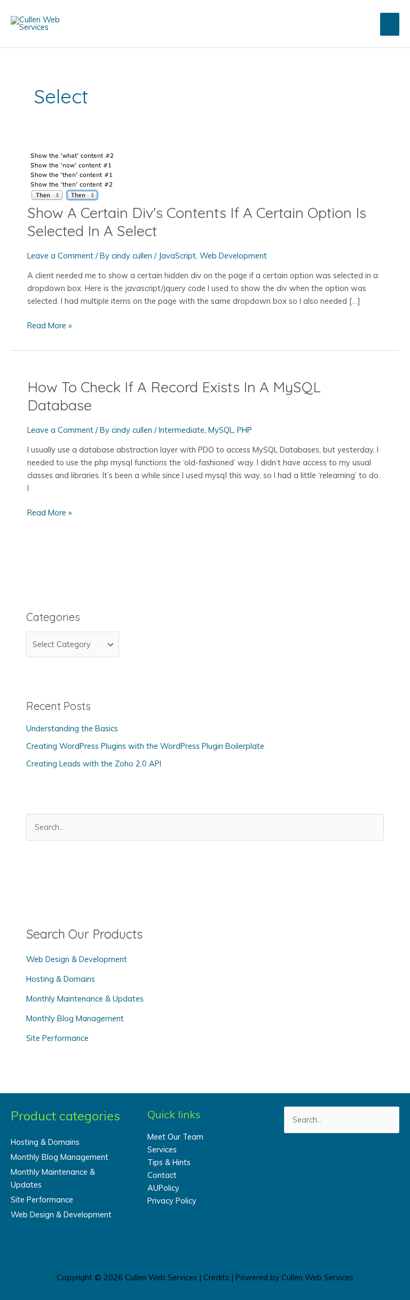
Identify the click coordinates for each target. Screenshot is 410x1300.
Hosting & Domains (60, 979)
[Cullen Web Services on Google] (381, 1168)
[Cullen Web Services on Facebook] (302, 1168)
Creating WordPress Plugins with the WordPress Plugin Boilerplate (145, 746)
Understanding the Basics (72, 728)
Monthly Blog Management (75, 1018)
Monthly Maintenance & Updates (85, 999)
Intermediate (181, 430)
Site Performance (57, 1038)
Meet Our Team (175, 1137)
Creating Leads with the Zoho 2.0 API (93, 763)
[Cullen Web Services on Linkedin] (355, 1168)
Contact (162, 1175)
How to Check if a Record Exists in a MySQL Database (174, 396)
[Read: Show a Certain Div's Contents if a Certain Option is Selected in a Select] (75, 174)
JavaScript (177, 256)
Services (162, 1149)
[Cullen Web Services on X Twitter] (329, 1168)
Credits (216, 1277)
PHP (244, 430)
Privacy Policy (171, 1201)
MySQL (220, 430)
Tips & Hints (169, 1162)
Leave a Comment (60, 256)
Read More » (49, 326)
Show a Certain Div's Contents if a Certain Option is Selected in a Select (196, 222)
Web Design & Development (76, 959)
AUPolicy (163, 1188)
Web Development (233, 256)
